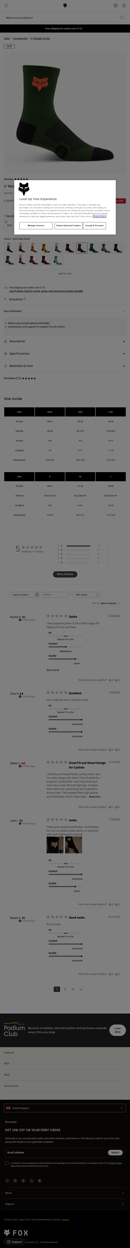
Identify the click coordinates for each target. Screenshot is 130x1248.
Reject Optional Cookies (69, 225)
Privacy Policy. (99, 216)
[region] (65, 207)
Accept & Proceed (94, 225)
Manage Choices (36, 225)
